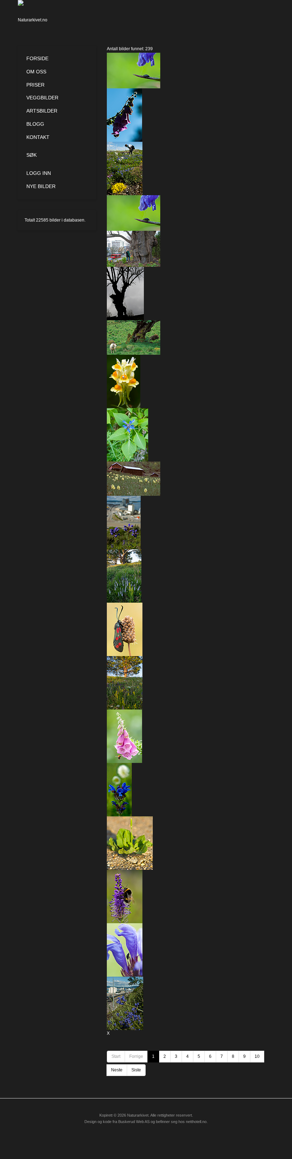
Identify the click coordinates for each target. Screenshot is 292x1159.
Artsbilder (41, 111)
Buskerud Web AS (134, 1121)
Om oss (36, 71)
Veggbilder (42, 97)
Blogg (35, 124)
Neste (116, 1069)
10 (257, 1056)
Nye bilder (41, 186)
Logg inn (38, 173)
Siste (136, 1069)
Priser (35, 85)
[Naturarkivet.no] (35, 16)
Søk (31, 155)
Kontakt (37, 137)
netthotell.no (196, 1121)
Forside (37, 58)
